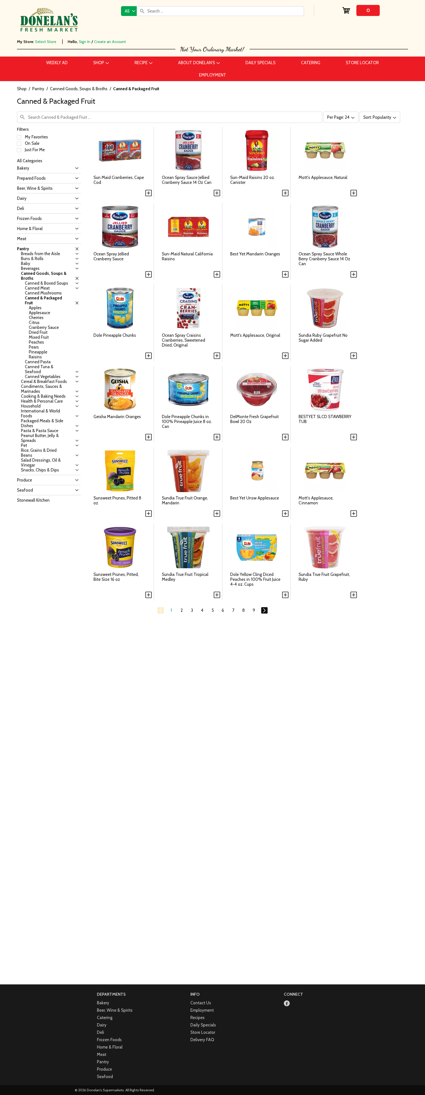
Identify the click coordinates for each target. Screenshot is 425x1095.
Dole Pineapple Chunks (114, 335)
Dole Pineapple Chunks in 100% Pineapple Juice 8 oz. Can (187, 421)
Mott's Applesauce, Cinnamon (316, 500)
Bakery (103, 1002)
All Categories (29, 160)
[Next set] (264, 610)
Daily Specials (203, 1024)
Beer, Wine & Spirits (115, 1010)
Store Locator (202, 1032)
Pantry (38, 88)
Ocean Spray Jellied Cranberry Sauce (111, 256)
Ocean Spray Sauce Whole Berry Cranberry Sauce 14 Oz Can (324, 258)
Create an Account (110, 41)
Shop (22, 88)
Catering (104, 1017)
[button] (75, 168)
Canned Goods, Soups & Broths (78, 88)
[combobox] (129, 11)
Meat (101, 1054)
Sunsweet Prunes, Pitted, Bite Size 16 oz (115, 577)
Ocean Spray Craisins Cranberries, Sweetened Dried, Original (183, 340)
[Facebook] (287, 1003)
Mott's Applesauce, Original (255, 335)
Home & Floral (109, 1047)
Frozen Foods (109, 1039)
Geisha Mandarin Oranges (117, 416)
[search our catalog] (142, 11)
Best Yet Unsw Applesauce (254, 498)
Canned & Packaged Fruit (136, 88)
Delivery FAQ (202, 1039)
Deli (100, 1032)
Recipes (197, 1017)
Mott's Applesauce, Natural (323, 177)
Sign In (84, 41)
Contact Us (200, 1002)
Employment (202, 1010)
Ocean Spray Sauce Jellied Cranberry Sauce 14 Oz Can (187, 180)
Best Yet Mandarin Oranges (255, 253)
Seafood (105, 1076)
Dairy (101, 1024)
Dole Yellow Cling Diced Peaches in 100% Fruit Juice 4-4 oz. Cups (255, 579)
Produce (104, 1069)
